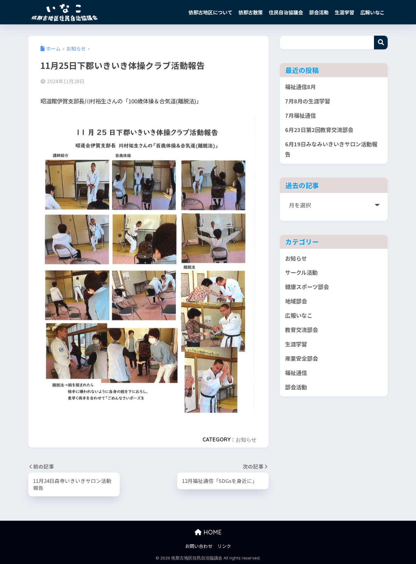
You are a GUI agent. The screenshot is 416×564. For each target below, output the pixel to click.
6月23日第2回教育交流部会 (319, 130)
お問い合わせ (199, 546)
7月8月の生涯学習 (307, 101)
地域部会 (296, 301)
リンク (224, 546)
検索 (381, 42)
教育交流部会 (301, 330)
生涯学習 (344, 12)
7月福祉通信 (300, 115)
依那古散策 (250, 12)
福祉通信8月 (300, 87)
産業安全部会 (301, 358)
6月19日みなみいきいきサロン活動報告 (331, 149)
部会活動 (319, 12)
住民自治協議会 (286, 12)
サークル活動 (301, 272)
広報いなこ (372, 12)
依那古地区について (210, 12)
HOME (212, 532)
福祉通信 (296, 373)
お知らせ (246, 439)
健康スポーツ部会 (307, 287)
